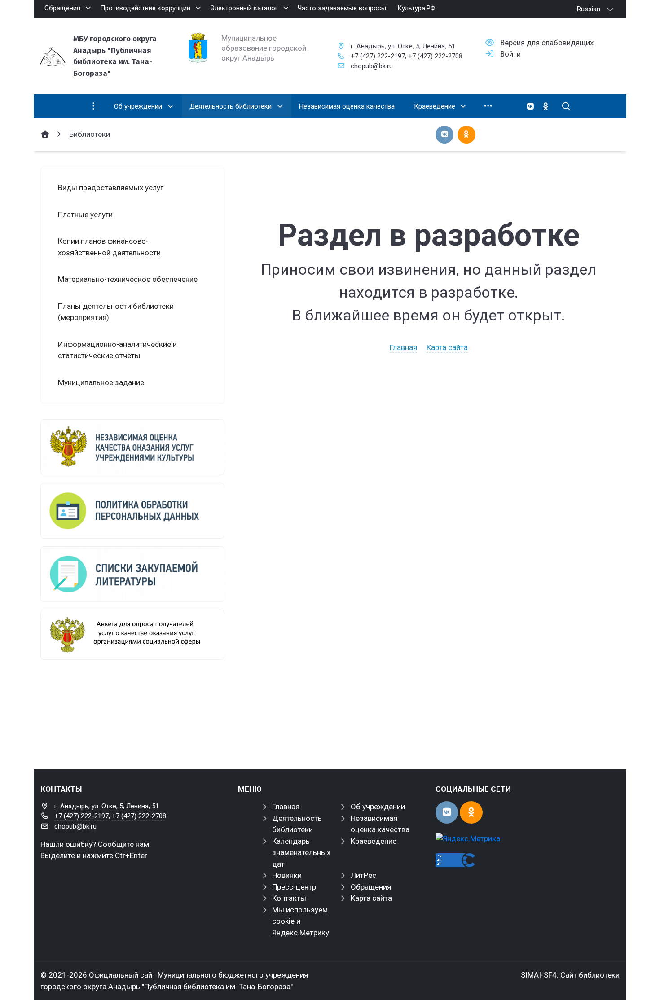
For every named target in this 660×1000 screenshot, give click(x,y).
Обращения (371, 886)
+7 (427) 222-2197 (378, 56)
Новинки (287, 875)
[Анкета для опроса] (132, 634)
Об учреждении (378, 806)
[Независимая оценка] (132, 447)
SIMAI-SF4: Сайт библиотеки (570, 974)
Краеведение (373, 841)
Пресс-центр (294, 886)
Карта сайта (447, 347)
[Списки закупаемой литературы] (132, 574)
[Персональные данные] (132, 510)
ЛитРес (363, 875)
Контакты (289, 898)
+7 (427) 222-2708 (435, 56)
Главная (403, 347)
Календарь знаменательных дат (301, 852)
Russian (588, 9)
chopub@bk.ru (372, 66)
